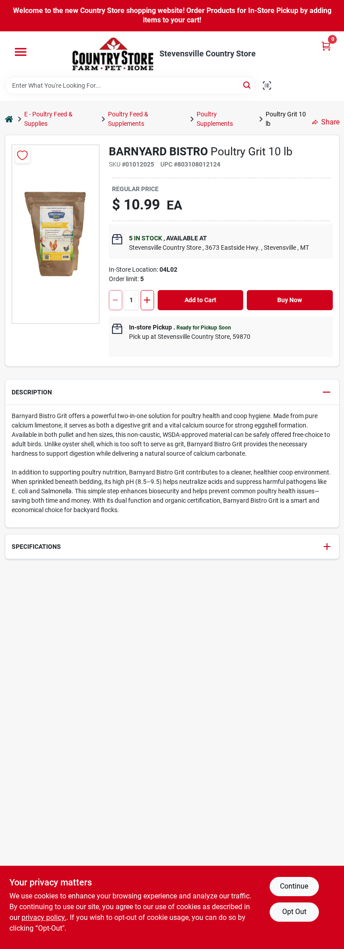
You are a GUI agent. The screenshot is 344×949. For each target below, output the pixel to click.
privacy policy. (44, 917)
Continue (294, 886)
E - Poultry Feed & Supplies (48, 119)
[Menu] (20, 52)
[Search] (247, 84)
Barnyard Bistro (158, 151)
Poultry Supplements (215, 119)
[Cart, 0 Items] (326, 46)
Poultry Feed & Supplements (128, 119)
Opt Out (294, 911)
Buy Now (289, 300)
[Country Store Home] (113, 54)
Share (330, 122)
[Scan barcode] (267, 85)
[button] (172, 392)
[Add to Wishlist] (22, 155)
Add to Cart (200, 300)
